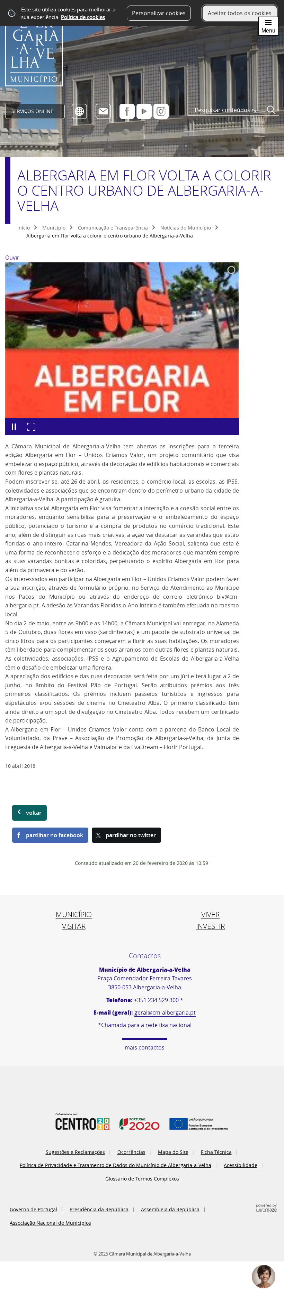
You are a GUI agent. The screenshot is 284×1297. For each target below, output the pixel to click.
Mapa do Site (173, 1152)
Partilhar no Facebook (54, 835)
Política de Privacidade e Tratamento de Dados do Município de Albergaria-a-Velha (115, 1165)
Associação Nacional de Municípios (50, 1223)
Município (53, 227)
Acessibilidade (240, 1165)
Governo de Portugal (33, 1209)
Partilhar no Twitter (131, 835)
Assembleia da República (170, 1209)
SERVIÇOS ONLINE (32, 111)
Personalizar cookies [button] (159, 13)
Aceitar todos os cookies (240, 13)
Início (23, 227)
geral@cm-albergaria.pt (165, 1012)
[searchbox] (233, 110)
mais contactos (145, 1047)
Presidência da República (99, 1209)
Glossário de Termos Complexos (142, 1178)
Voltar (34, 813)
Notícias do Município (185, 227)
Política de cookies (83, 16)
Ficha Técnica (216, 1152)
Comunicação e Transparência (113, 227)
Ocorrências (131, 1152)
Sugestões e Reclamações (75, 1152)
